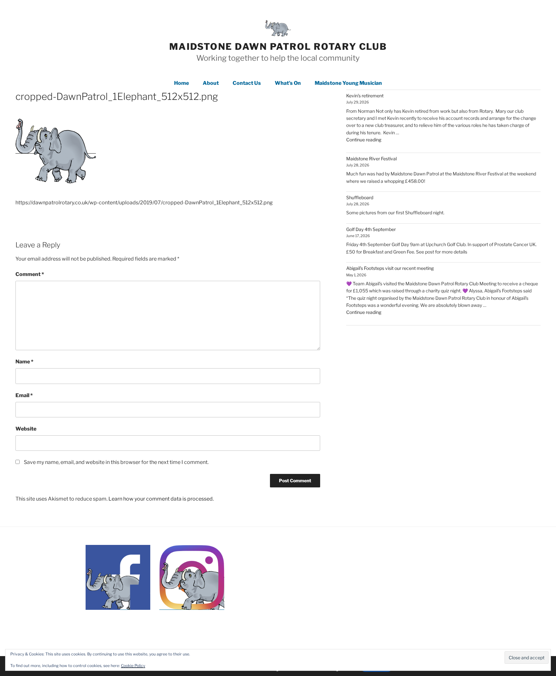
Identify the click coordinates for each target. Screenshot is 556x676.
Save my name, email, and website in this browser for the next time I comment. (116, 462)
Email (24, 395)
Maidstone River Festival (371, 158)
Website (25, 429)
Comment (29, 274)
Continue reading (363, 139)
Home (181, 83)
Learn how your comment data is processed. (161, 499)
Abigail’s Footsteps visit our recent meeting (390, 268)
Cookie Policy (133, 665)
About (211, 83)
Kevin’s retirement (365, 95)
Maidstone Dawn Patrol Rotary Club (278, 46)
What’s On (288, 83)
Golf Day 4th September (371, 229)
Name (24, 362)
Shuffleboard (359, 197)
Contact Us (247, 83)
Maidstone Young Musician (348, 83)
